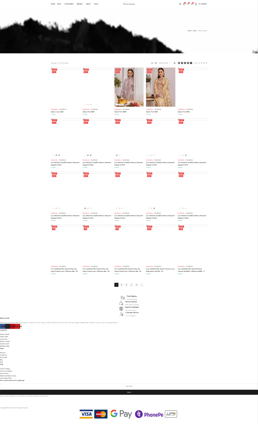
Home (53, 4)
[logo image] (129, 4)
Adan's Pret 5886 (184, 112)
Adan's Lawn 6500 (57, 112)
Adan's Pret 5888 (120, 112)
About (88, 4)
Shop (59, 4)
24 (206, 63)
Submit (129, 392)
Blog (96, 4)
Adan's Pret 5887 (152, 112)
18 (203, 63)
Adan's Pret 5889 (89, 112)
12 (201, 63)
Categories (68, 4)
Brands (79, 4)
